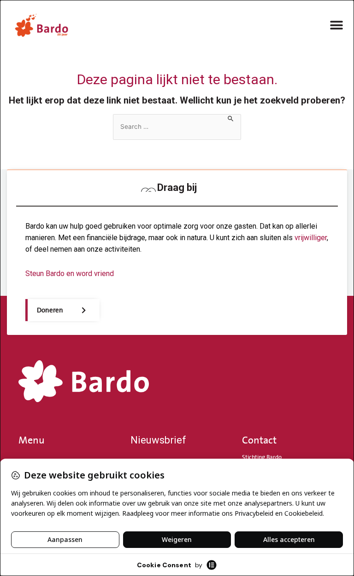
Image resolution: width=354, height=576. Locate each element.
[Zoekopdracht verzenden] (231, 118)
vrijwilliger (311, 237)
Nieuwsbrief (158, 440)
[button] (336, 25)
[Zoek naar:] (177, 127)
